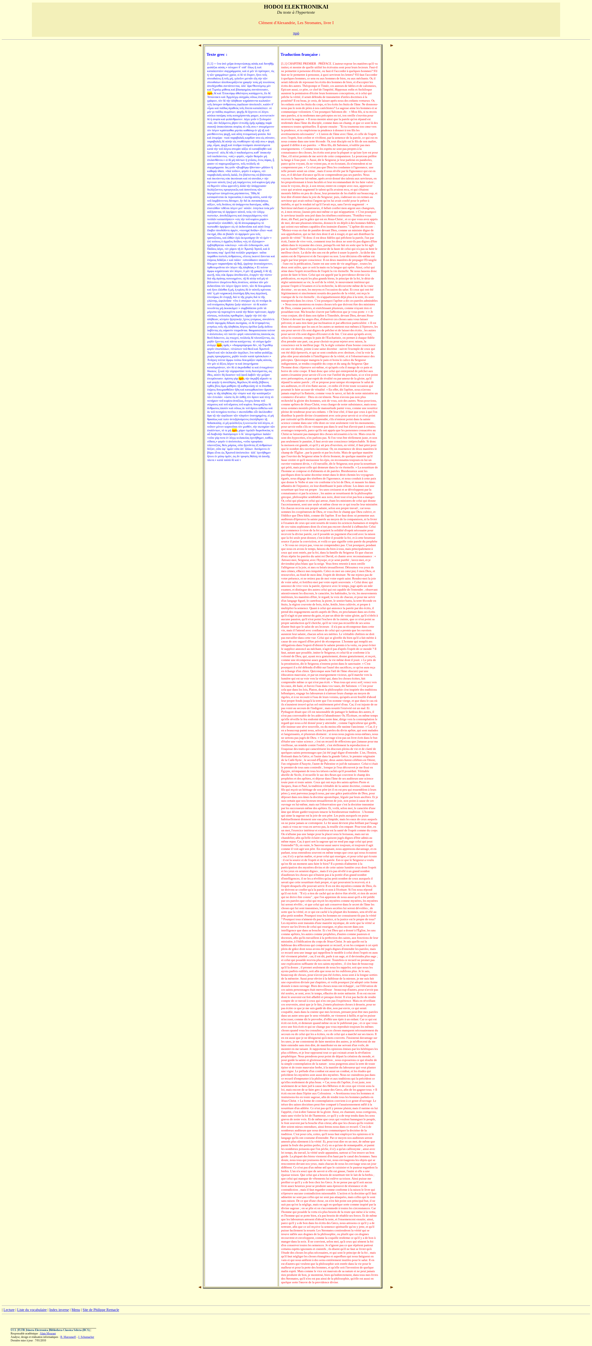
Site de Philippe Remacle (101, 1310)
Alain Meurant (48, 1333)
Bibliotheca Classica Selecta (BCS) (69, 1330)
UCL (14, 1330)
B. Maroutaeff (68, 1337)
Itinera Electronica (37, 1330)
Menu (75, 1310)
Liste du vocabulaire (32, 1310)
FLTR (21, 1330)
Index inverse (59, 1310)
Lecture (9, 1310)
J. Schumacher (86, 1337)
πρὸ (296, 33)
